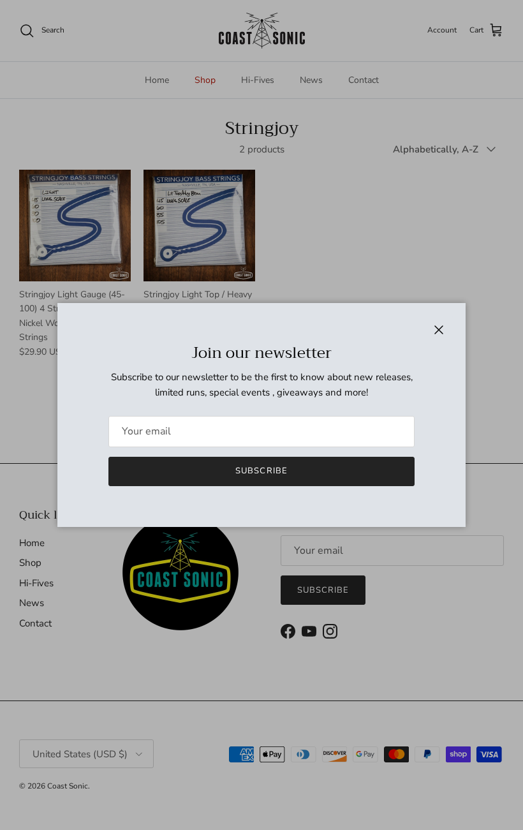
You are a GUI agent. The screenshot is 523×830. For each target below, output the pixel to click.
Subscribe (261, 471)
